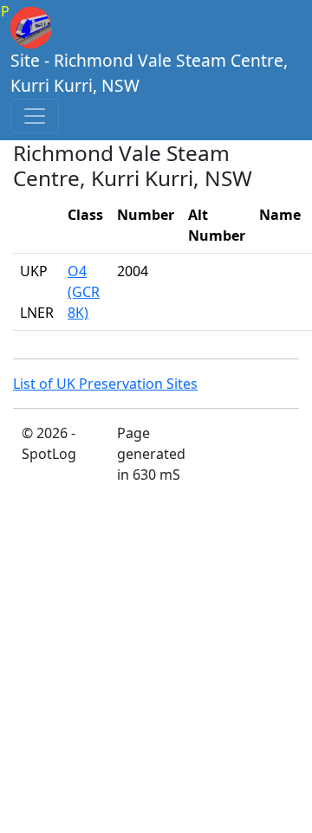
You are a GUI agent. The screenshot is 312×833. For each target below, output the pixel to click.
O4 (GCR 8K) (84, 292)
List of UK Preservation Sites (105, 383)
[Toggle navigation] (34, 116)
